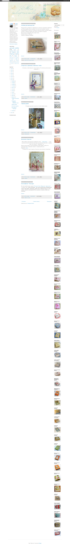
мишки (15, 49)
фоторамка (11, 50)
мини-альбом (12, 57)
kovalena (16, 23)
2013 (12, 78)
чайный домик (17, 63)
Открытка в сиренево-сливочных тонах (31, 65)
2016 (12, 73)
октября (13, 84)
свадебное (17, 57)
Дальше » (22, 94)
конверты (15, 56)
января (13, 110)
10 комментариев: (33, 132)
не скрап (28, 197)
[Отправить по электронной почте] (37, 58)
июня (13, 90)
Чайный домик (25, 103)
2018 (12, 70)
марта (13, 95)
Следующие (23, 201)
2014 (12, 76)
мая (12, 92)
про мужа (13, 54)
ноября (13, 82)
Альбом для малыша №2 (27, 25)
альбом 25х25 (26, 60)
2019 (12, 68)
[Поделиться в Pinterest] (41, 58)
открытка (25, 98)
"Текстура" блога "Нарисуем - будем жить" (42, 186)
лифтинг (25, 197)
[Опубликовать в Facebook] (40, 58)
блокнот (17, 53)
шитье (14, 61)
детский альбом (31, 60)
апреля (13, 93)
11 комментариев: (33, 58)
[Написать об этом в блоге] (38, 58)
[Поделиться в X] (39, 58)
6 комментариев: (33, 96)
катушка (12, 63)
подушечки (11, 60)
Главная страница (36, 201)
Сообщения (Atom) (30, 203)
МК (17, 54)
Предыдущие (49, 201)
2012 (12, 79)
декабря (13, 81)
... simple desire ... (44, 141)
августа (13, 87)
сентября (13, 85)
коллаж (11, 56)
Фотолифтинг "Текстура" (27, 183)
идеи (10, 55)
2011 (12, 112)
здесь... (27, 147)
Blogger (40, 543)
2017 (12, 71)
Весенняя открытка (26, 139)
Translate (57, 27)
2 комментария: (32, 196)
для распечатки (16, 62)
